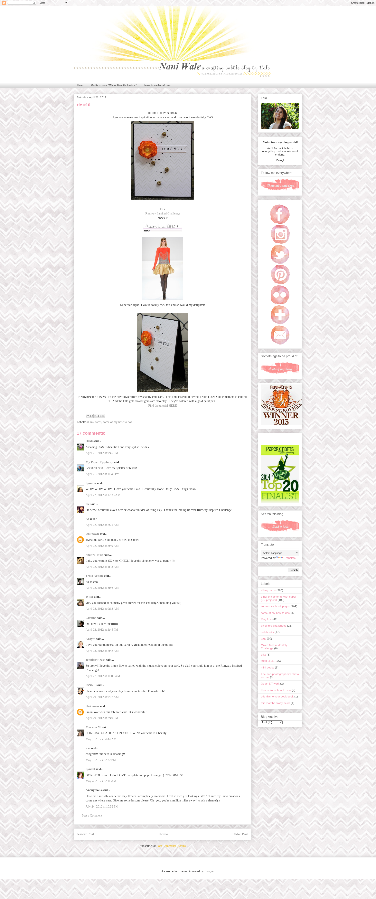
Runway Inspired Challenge (162, 213)
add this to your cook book (277, 696)
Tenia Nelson (94, 575)
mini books (267, 667)
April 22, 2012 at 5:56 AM (102, 587)
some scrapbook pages (275, 606)
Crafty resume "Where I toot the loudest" (114, 85)
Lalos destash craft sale (157, 85)
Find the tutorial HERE (162, 405)
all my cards (94, 422)
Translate (290, 557)
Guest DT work (270, 683)
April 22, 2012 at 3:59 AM (102, 545)
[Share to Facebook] (99, 416)
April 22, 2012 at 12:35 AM (103, 495)
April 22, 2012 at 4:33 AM (102, 566)
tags (263, 638)
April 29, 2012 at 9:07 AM (102, 697)
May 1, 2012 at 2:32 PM (101, 760)
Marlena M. (93, 727)
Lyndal (90, 769)
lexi (88, 748)
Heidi (89, 441)
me (87, 504)
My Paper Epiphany (99, 462)
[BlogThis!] (92, 416)
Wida (89, 596)
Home (80, 85)
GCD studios (269, 661)
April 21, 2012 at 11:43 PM (102, 474)
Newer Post (85, 834)
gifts (263, 654)
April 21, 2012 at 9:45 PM (102, 453)
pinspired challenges (273, 625)
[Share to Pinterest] (103, 416)
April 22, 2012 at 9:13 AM (102, 608)
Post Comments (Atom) (171, 845)
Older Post (240, 834)
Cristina (91, 618)
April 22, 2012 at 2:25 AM (102, 524)
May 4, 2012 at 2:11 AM (101, 781)
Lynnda (91, 483)
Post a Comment (92, 815)
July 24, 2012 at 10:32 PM (102, 806)
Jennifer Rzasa (95, 659)
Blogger (209, 871)
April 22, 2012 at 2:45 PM (102, 629)
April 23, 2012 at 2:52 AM (102, 650)
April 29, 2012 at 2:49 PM (102, 718)
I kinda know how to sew (276, 690)
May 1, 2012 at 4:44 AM (101, 739)
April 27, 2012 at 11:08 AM (103, 676)
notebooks (267, 632)
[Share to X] (95, 416)
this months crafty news (275, 703)
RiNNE (91, 685)
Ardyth (90, 638)
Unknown (92, 533)
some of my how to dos (117, 422)
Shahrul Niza (94, 554)
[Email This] (88, 416)
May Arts (266, 619)
